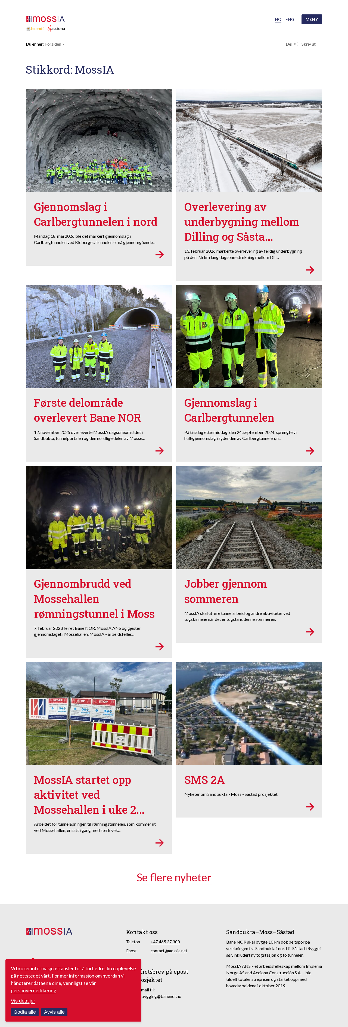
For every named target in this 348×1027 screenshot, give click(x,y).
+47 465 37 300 (165, 941)
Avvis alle (54, 1012)
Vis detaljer (23, 1001)
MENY (312, 19)
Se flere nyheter (174, 877)
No (278, 19)
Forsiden (53, 43)
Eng (289, 19)
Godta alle (25, 1012)
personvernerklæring (33, 990)
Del (289, 43)
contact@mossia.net (169, 950)
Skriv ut (309, 43)
